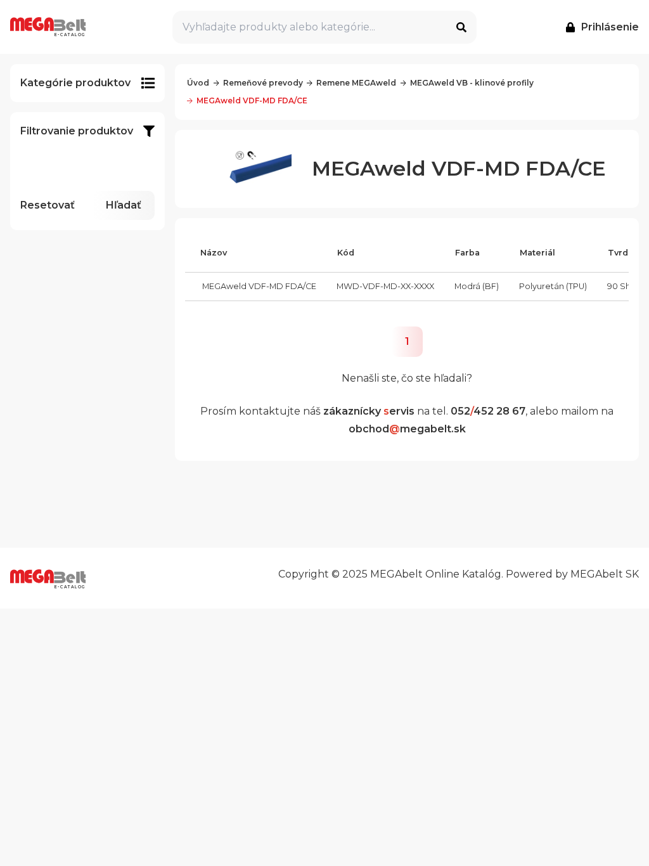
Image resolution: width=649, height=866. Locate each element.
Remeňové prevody (263, 82)
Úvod (198, 82)
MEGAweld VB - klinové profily (472, 82)
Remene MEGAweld (356, 82)
